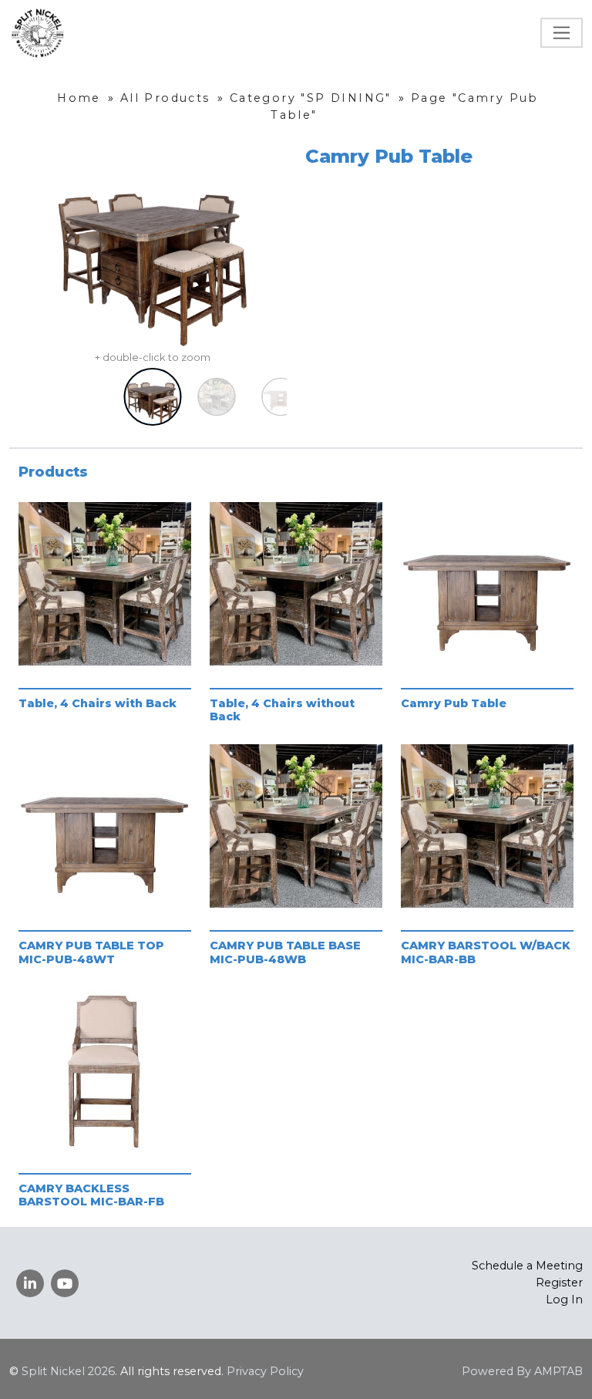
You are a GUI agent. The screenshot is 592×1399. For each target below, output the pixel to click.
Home (79, 98)
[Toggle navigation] (561, 33)
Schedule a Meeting (527, 1266)
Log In (564, 1299)
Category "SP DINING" (311, 98)
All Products (165, 98)
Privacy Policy (265, 1371)
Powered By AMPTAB (522, 1371)
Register (559, 1282)
